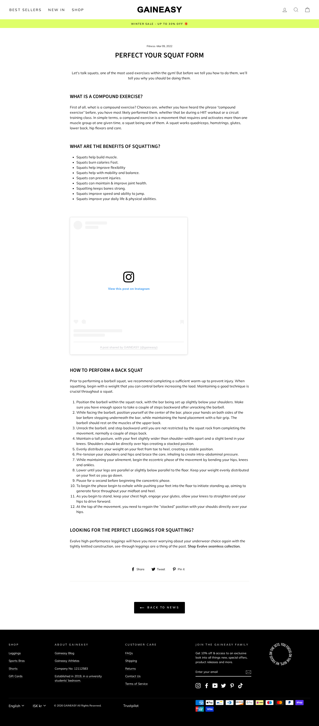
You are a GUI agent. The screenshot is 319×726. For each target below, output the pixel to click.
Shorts (13, 668)
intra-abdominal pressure (217, 454)
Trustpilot (131, 705)
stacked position (180, 443)
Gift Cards (16, 676)
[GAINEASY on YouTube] (215, 685)
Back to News (162, 607)
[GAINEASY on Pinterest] (232, 685)
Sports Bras (17, 660)
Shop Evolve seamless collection (214, 546)
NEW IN (56, 10)
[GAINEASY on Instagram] (198, 685)
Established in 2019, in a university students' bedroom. (78, 678)
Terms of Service (136, 683)
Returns (130, 668)
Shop (78, 10)
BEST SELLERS (25, 10)
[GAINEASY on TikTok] (240, 685)
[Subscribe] (248, 672)
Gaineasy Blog (64, 653)
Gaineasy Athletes (67, 660)
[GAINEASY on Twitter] (223, 685)
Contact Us (133, 676)
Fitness (151, 46)
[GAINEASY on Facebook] (206, 685)
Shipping (131, 660)
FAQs (129, 653)
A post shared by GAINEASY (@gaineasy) (129, 347)
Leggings (15, 653)
